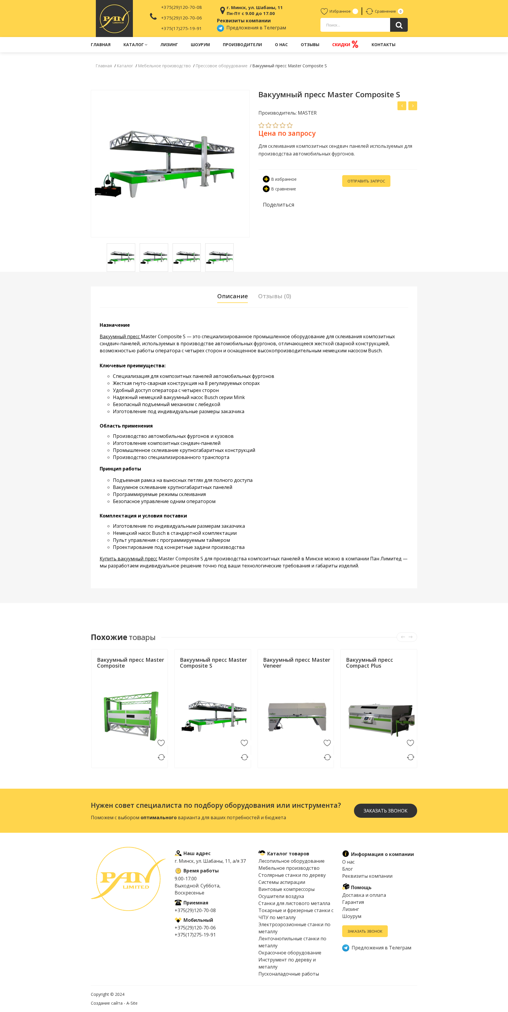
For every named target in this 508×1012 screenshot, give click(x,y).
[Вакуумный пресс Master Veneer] (401, 105)
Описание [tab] (232, 296)
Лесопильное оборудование (291, 861)
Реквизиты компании (367, 876)
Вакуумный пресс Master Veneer (296, 662)
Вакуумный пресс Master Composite (130, 662)
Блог (347, 869)
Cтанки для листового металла (294, 903)
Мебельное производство (289, 868)
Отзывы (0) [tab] (274, 296)
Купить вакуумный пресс (128, 558)
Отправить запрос (366, 181)
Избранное (340, 11)
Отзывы (310, 44)
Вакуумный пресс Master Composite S (213, 662)
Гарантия (353, 902)
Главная (101, 44)
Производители (242, 44)
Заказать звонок (364, 931)
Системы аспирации (281, 882)
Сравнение (385, 11)
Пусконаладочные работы (288, 974)
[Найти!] (399, 25)
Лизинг (169, 44)
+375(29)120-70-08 (181, 7)
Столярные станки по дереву (292, 875)
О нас (281, 44)
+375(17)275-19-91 (181, 28)
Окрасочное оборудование (289, 952)
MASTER (103, 678)
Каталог (133, 44)
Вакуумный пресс (120, 336)
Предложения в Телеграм (255, 27)
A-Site (132, 1003)
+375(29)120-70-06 (181, 18)
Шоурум (200, 44)
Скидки (341, 44)
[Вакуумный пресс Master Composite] (412, 105)
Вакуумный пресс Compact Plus (369, 662)
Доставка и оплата (364, 895)
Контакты (383, 44)
